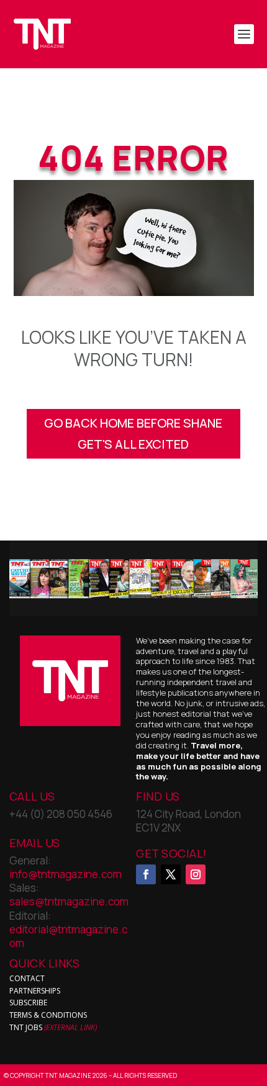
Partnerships (34, 990)
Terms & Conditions (48, 1015)
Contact (27, 978)
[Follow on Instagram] (196, 874)
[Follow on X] (171, 874)
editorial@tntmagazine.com (68, 936)
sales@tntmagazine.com (69, 901)
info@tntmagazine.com (65, 874)
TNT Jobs (25, 1027)
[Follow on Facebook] (146, 874)
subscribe (28, 1002)
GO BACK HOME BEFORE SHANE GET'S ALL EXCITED (133, 433)
